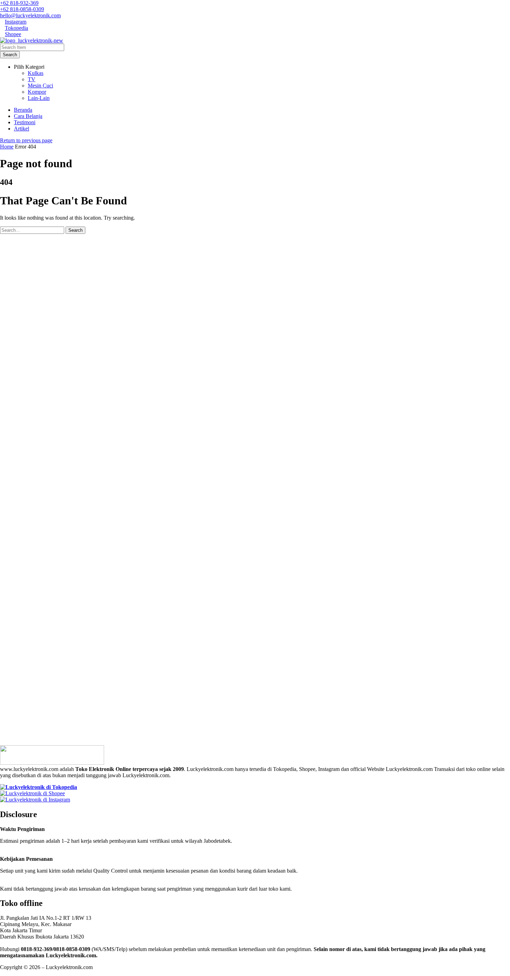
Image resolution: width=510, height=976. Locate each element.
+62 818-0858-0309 (22, 9)
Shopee (13, 34)
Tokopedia (16, 28)
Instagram (15, 22)
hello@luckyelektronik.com (30, 15)
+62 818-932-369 (19, 3)
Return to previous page (26, 140)
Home (7, 147)
